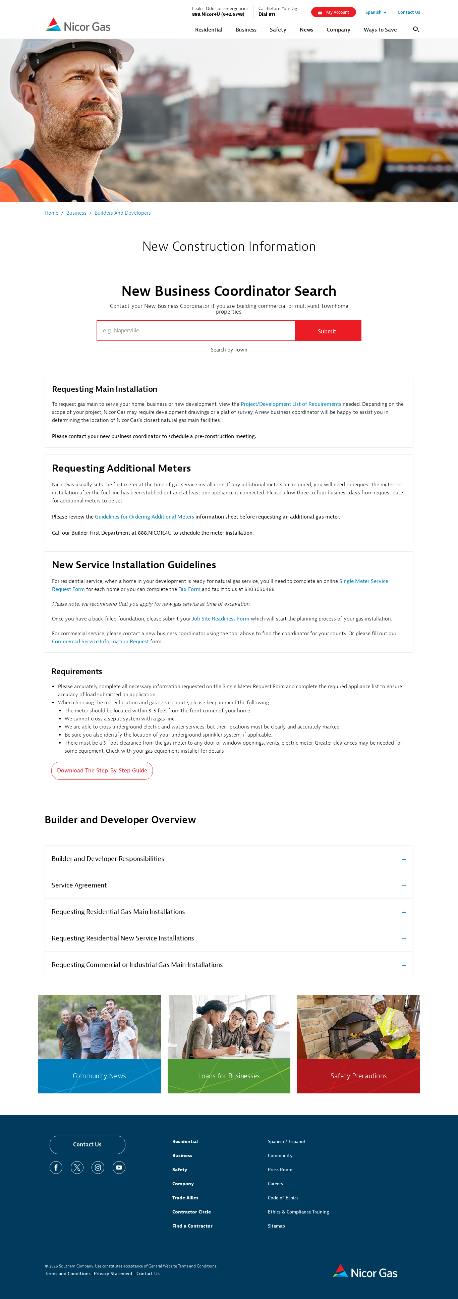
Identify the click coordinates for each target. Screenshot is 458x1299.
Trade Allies (185, 1198)
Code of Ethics (283, 1198)
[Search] (415, 28)
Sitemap (276, 1226)
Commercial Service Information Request (100, 641)
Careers (275, 1184)
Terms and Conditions (68, 1274)
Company (183, 1184)
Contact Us (87, 1144)
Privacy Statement (113, 1274)
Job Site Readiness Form (220, 618)
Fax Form (189, 589)
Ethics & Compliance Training (298, 1212)
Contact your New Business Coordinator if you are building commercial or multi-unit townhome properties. (229, 309)
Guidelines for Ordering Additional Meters (144, 516)
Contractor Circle (191, 1212)
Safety (179, 1170)
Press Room (280, 1170)
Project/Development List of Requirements (291, 404)
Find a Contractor (192, 1226)
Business (182, 1155)
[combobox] (196, 330)
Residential (185, 1141)
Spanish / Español (286, 1141)
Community (280, 1155)
